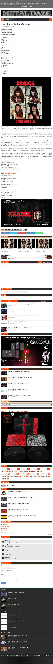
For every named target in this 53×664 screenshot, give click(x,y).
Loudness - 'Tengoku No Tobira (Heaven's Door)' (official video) (21, 497)
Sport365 (4, 528)
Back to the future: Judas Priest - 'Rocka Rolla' (18, 641)
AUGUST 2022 (12, 229)
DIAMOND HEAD (22, 471)
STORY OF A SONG (43, 473)
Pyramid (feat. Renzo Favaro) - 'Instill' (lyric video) (18, 503)
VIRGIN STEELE (44, 476)
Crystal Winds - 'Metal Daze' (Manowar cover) (17, 389)
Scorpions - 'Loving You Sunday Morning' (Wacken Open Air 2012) (22, 515)
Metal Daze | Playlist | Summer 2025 (16, 592)
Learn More (24, 6)
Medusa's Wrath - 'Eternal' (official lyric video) (17, 383)
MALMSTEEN (11, 471)
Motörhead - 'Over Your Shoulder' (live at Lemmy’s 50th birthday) (22, 304)
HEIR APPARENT (33, 473)
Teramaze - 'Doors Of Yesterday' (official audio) (18, 626)
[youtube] (48, 656)
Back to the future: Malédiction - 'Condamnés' (18, 509)
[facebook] (45, 656)
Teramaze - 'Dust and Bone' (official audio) (17, 321)
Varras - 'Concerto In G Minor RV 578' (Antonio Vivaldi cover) (21, 309)
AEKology (4, 524)
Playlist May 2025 (12, 598)
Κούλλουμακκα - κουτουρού (8, 532)
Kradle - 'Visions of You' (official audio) (25, 249)
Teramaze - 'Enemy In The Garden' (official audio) (18, 620)
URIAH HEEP (13, 473)
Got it (30, 6)
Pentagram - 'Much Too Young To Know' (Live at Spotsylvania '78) (22, 315)
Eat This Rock (5, 526)
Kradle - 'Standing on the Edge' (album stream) (42, 249)
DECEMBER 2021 (19, 229)
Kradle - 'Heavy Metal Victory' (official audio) (7, 249)
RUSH (38, 471)
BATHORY (24, 476)
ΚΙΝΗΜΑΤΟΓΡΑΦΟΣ (14, 476)
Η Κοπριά (4, 530)
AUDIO (7, 229)
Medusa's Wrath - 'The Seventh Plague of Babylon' (19, 371)
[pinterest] (50, 656)
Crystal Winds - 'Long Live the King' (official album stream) (20, 377)
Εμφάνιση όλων (49, 534)
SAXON (3, 471)
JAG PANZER (4, 476)
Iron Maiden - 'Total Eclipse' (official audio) (17, 491)
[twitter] (46, 656)
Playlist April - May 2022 (13, 604)
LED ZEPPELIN (4, 473)
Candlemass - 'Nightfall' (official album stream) (18, 635)
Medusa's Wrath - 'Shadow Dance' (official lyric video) (19, 395)
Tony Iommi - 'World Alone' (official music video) (14, 411)
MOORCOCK (4, 478)
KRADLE (24, 229)
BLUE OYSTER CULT (33, 476)
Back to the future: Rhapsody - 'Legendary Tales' (18, 647)
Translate (25, 291)
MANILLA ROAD (23, 473)
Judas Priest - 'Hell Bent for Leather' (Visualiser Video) (19, 327)
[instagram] (51, 656)
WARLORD (31, 471)
